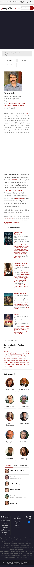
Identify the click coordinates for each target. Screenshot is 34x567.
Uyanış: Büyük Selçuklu (19, 233)
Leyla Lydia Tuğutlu (20, 252)
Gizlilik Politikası (11, 563)
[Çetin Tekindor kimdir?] (24, 383)
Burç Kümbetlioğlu (18, 333)
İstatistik (9, 65)
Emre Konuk (18, 243)
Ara (32, 8)
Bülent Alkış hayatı (16, 354)
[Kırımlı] (8, 320)
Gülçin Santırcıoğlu (20, 330)
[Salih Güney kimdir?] (24, 435)
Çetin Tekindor (24, 390)
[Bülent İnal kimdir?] (9, 452)
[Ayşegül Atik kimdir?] (9, 400)
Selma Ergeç (18, 328)
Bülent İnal (9, 459)
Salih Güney (24, 442)
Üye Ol (27, 2)
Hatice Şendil (24, 246)
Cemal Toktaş (18, 253)
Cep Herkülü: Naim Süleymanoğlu (20, 264)
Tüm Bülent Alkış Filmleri (11, 340)
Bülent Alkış (18, 258)
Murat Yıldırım (25, 326)
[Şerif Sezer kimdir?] (9, 383)
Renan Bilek (18, 282)
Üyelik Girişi (22, 2)
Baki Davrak (26, 328)
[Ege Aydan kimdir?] (9, 435)
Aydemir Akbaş (18, 304)
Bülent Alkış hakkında (18, 356)
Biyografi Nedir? (17, 522)
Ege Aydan (9, 442)
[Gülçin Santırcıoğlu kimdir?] (9, 417)
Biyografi (9, 60)
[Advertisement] (17, 30)
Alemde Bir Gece (20, 293)
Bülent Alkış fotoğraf (20, 358)
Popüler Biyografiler (17, 526)
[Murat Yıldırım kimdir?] (24, 417)
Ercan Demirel (25, 302)
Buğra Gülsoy (25, 244)
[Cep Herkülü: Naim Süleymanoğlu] (8, 270)
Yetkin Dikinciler (19, 276)
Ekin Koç (17, 246)
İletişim (32, 1)
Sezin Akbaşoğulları (20, 248)
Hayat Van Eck (25, 274)
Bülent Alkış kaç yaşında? (17, 362)
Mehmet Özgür (23, 250)
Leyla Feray (17, 256)
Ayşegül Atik (10, 406)
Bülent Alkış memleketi (18, 364)
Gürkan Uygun (18, 247)
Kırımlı (16, 314)
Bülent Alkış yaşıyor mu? (12, 351)
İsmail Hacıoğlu (19, 279)
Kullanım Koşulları (22, 563)
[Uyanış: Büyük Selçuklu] (8, 238)
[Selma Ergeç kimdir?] (24, 452)
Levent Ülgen (18, 286)
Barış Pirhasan (24, 272)
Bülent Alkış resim (16, 360)
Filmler (24, 60)
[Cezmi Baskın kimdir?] (24, 400)
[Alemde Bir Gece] (8, 300)
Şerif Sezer (10, 390)
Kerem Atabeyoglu (19, 285)
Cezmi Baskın (24, 406)
